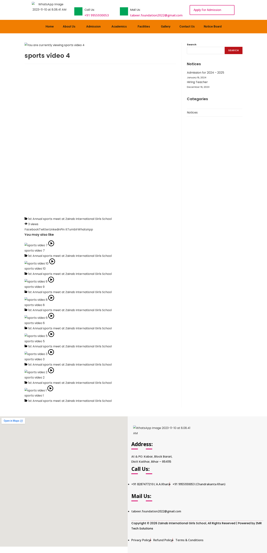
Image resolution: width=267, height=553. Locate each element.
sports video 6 (35, 323)
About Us (69, 26)
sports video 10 (35, 268)
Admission (93, 26)
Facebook (32, 229)
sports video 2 (34, 377)
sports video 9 (34, 287)
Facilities (144, 26)
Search (191, 44)
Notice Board (213, 26)
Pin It (63, 229)
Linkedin (54, 229)
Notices (192, 112)
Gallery (165, 26)
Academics (119, 26)
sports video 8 (35, 305)
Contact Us (187, 26)
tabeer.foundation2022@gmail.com (156, 15)
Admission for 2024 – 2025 (205, 72)
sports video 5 (35, 341)
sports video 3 (34, 359)
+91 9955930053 (96, 15)
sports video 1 (34, 395)
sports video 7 (35, 250)
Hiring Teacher (197, 82)
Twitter (44, 229)
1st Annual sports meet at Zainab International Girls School (70, 219)
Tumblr (72, 229)
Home (50, 26)
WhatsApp (85, 229)
